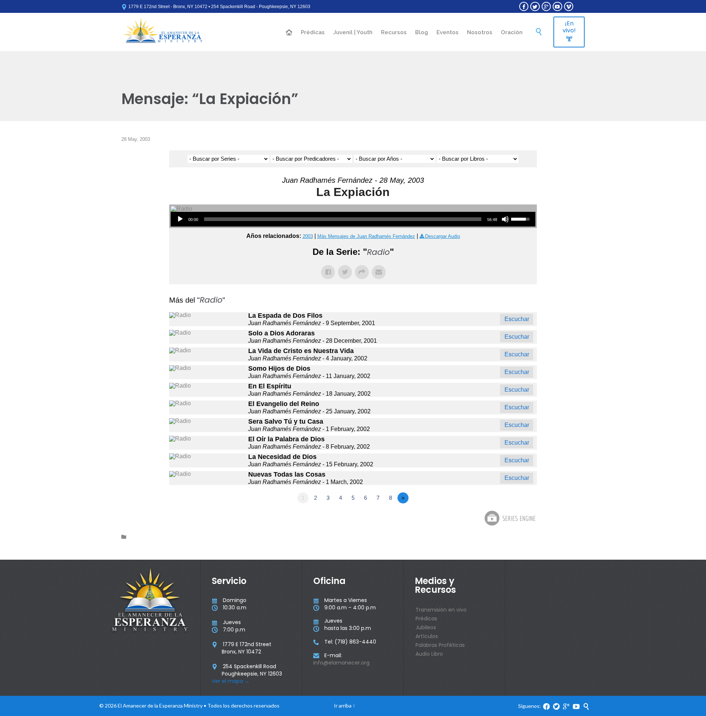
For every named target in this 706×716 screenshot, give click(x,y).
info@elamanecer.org (341, 662)
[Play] (180, 219)
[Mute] (505, 219)
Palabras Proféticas (440, 645)
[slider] (342, 219)
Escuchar (516, 319)
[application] (353, 219)
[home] (289, 33)
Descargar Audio (442, 236)
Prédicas (426, 618)
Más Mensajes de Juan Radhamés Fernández (366, 236)
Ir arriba (343, 705)
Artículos (427, 636)
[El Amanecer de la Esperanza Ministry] (162, 32)
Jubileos (426, 627)
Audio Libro (429, 654)
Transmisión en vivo (441, 609)
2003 (308, 236)
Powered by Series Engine (509, 518)
